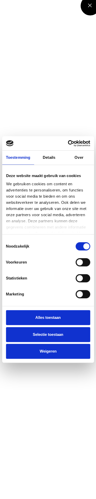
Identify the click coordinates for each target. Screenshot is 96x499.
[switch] (83, 262)
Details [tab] (49, 157)
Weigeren (48, 351)
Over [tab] (78, 157)
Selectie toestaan (48, 334)
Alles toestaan (48, 317)
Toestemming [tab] (18, 157)
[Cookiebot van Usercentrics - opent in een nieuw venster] (68, 143)
